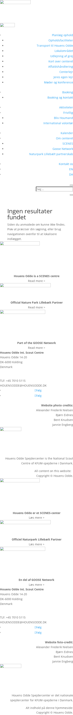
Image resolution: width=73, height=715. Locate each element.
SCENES (67, 143)
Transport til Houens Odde (55, 45)
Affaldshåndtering (60, 66)
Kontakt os (66, 164)
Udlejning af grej (61, 56)
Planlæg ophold (62, 35)
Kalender (67, 133)
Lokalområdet (64, 51)
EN (71, 169)
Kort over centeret (60, 61)
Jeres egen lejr (63, 77)
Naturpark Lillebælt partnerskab (51, 154)
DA (71, 174)
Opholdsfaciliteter (60, 40)
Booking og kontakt (60, 97)
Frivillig (68, 113)
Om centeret (64, 138)
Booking (67, 92)
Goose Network (63, 149)
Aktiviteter (66, 107)
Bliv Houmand (63, 118)
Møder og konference (58, 82)
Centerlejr (66, 72)
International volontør (58, 123)
